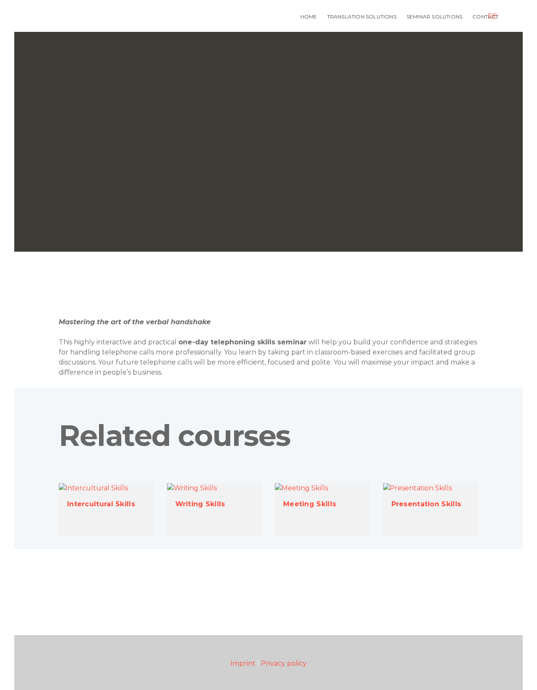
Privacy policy (284, 663)
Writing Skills (200, 504)
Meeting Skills (309, 504)
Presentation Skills (426, 504)
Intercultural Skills (101, 504)
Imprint (242, 663)
